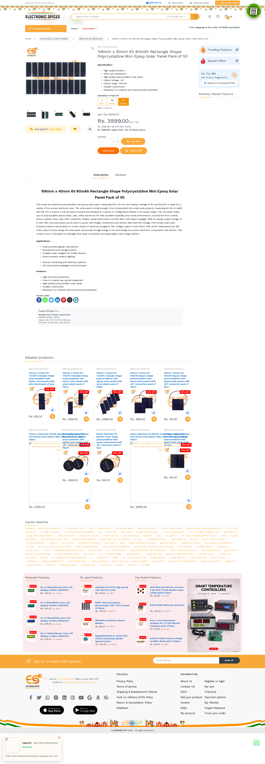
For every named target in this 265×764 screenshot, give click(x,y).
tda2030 (50, 565)
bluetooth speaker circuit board (154, 546)
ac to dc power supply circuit (199, 536)
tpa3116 (43, 557)
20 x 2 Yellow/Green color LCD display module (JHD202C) (56, 634)
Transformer (204, 546)
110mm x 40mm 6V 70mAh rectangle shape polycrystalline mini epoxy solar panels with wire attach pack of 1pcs (41, 378)
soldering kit (134, 554)
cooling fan (154, 554)
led (100, 532)
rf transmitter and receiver (69, 557)
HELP (184, 691)
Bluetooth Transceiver (182, 561)
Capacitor (102, 557)
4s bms (145, 565)
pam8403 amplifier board (69, 550)
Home (74, 28)
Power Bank (157, 557)
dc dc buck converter (218, 543)
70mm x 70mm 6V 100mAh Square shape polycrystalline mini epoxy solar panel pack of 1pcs (176, 439)
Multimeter (230, 532)
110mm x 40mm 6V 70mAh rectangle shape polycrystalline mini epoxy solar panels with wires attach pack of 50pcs (109, 380)
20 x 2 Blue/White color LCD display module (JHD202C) (55, 619)
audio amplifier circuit (39, 536)
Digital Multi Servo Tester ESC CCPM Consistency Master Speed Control (111, 639)
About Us (186, 681)
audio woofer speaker (116, 546)
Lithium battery (74, 528)
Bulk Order (108, 150)
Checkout (210, 691)
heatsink (31, 561)
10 (112, 102)
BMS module (178, 539)
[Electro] (42, 16)
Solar (29, 546)
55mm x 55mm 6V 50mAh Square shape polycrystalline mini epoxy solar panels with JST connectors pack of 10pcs (143, 380)
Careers (185, 702)
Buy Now (135, 141)
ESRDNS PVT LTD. (123, 730)
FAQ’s (184, 707)
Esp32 (47, 550)
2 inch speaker (197, 557)
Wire (224, 536)
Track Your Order (201, 3)
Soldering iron (124, 528)
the (91, 528)
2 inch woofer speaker (142, 543)
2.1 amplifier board (147, 532)
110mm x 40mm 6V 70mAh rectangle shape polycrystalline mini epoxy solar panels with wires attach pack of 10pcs (75, 380)
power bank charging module (203, 528)
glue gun (105, 565)
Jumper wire (218, 557)
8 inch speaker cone (67, 554)
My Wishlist (212, 702)
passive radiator (211, 561)
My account (188, 713)
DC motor (171, 536)
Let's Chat (55, 129)
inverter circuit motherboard (148, 550)
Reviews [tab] (120, 174)
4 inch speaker (99, 561)
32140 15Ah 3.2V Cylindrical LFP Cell (121, 539)
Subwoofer (104, 528)
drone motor (177, 557)
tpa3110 (119, 565)
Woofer (147, 536)
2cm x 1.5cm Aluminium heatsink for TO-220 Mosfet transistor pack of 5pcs (165, 623)
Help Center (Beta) (229, 3)
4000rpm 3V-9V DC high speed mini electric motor (111, 588)
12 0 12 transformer (110, 554)
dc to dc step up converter (54, 546)
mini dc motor (168, 543)
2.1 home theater (50, 532)
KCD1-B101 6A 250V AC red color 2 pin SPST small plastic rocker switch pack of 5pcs (167, 590)
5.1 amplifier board (89, 543)
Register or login (215, 681)
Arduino (229, 561)
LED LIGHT (110, 543)
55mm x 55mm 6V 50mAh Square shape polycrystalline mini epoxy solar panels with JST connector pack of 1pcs (177, 380)
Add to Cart (135, 150)
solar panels (131, 536)
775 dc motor (111, 536)
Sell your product (191, 697)
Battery (111, 532)
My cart (209, 686)
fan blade (158, 561)
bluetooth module (49, 528)
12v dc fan (67, 543)
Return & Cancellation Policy (134, 702)
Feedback (122, 707)
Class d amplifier (171, 528)
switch (53, 543)
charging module (156, 539)
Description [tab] (101, 174)
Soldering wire (211, 550)
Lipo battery (205, 554)
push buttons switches (179, 554)
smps (115, 557)
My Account (177, 3)
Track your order (215, 713)
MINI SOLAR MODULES (90, 38)
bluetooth (33, 550)
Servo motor (119, 561)
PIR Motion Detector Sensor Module (110, 621)
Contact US (188, 686)
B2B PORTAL (155, 3)
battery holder (115, 550)
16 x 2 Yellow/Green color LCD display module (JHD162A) (56, 588)
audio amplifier (77, 561)
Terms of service (127, 686)
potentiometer (35, 543)
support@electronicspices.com (78, 682)
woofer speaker (190, 543)
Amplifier (126, 532)
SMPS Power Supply (87, 546)
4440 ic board (140, 561)
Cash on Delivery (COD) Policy (135, 697)
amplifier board (146, 528)
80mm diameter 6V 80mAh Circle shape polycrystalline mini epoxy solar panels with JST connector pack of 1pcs (109, 441)
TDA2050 (132, 565)
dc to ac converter (134, 557)
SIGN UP (229, 660)
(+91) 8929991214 (66, 679)
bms (159, 536)
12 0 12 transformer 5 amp (204, 532)
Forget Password (215, 707)
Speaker (30, 528)
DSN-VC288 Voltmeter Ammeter (167, 605)
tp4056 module (68, 565)
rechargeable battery (54, 539)
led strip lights (88, 536)
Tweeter (222, 546)
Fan (122, 543)
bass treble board (213, 539)
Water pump (185, 546)
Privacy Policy (125, 681)
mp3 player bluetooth (184, 550)
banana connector (52, 561)
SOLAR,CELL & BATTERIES (54, 38)
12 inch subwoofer (173, 532)
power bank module (84, 539)
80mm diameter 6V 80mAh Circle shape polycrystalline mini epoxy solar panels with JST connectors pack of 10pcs (75, 441)
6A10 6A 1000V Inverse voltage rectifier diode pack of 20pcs (166, 639)
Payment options (215, 697)
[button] (179, 17)
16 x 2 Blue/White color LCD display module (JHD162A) (55, 604)
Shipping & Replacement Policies (137, 691)
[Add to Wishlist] (75, 129)
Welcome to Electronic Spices (39, 3)
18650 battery (66, 536)
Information (88, 28)
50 (123, 102)
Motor (194, 539)
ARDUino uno (88, 565)
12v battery (95, 550)
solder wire (33, 565)
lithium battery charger (79, 532)
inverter (89, 554)
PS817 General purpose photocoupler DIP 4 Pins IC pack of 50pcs (112, 605)
